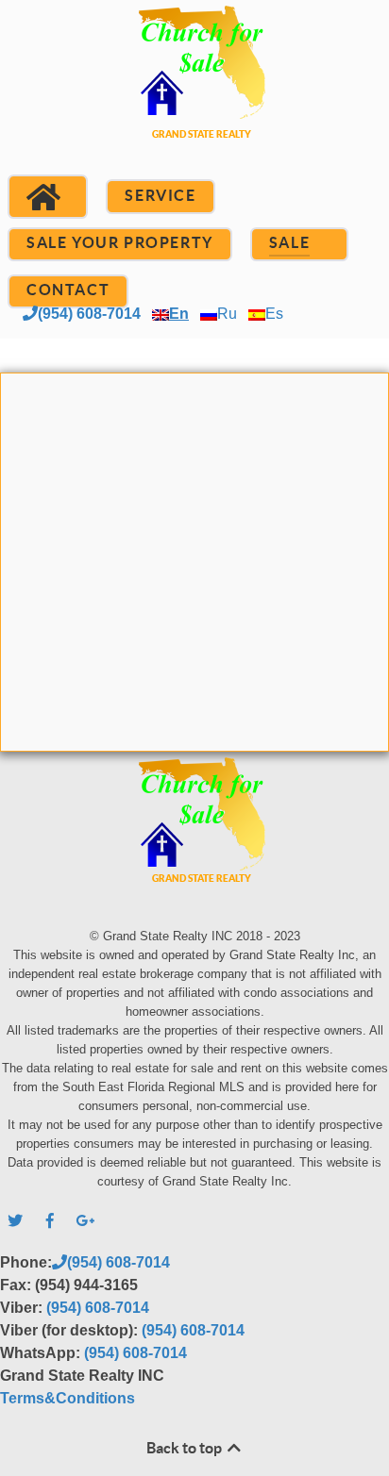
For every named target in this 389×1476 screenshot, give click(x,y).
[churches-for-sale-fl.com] (194, 95)
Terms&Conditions (67, 1398)
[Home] (47, 197)
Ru (227, 314)
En (179, 314)
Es (274, 314)
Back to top (185, 1447)
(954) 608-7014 (89, 314)
